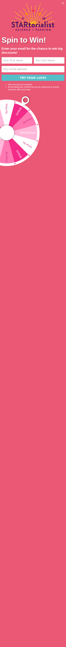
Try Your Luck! (33, 78)
